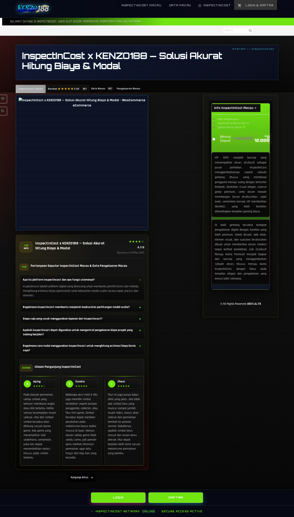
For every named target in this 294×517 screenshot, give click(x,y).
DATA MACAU (114, 30)
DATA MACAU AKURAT (167, 30)
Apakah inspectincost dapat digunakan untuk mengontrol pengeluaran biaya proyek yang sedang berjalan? (78, 332)
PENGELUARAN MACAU (138, 30)
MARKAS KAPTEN (63, 30)
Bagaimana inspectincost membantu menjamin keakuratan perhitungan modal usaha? (76, 307)
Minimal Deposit (245, 138)
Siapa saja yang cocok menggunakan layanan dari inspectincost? (62, 319)
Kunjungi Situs (79, 477)
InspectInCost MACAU (89, 30)
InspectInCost (25, 30)
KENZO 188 (44, 30)
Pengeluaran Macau (128, 88)
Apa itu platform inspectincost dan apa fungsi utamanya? (59, 280)
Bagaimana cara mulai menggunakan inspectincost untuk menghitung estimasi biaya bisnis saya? (79, 348)
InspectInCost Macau (30, 88)
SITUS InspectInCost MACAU (199, 30)
